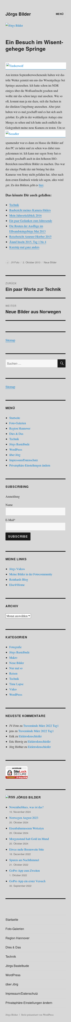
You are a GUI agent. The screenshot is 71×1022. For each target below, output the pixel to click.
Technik (14, 439)
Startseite (14, 418)
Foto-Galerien (17, 423)
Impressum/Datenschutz (23, 460)
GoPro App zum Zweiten (24, 870)
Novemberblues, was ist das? (26, 807)
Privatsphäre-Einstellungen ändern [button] (29, 465)
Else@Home (17, 585)
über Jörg (14, 455)
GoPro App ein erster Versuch (27, 881)
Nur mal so (16, 668)
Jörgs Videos (17, 569)
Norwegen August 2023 (23, 818)
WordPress (15, 449)
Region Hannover (19, 428)
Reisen (13, 673)
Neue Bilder (50, 262)
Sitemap (10, 340)
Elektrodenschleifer (30, 736)
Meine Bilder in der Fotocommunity (30, 574)
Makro (13, 657)
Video (13, 689)
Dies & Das (16, 434)
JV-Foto (15, 262)
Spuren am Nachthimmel (24, 860)
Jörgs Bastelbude (19, 444)
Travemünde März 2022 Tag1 (41, 726)
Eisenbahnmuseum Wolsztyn (26, 828)
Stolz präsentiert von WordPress (37, 1014)
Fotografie (15, 647)
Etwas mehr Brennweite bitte (26, 849)
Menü (59, 14)
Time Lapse (16, 684)
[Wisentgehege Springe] (35, 65)
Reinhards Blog (18, 579)
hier (41, 185)
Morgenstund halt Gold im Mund (29, 839)
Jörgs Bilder (18, 14)
